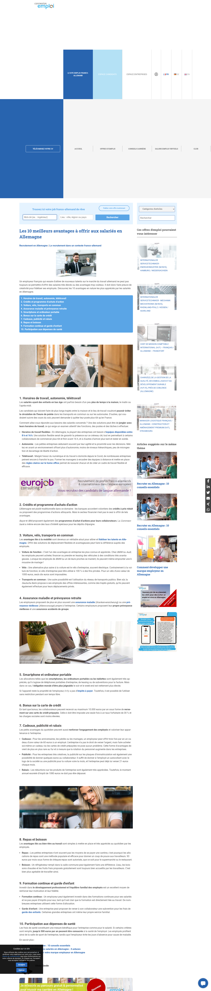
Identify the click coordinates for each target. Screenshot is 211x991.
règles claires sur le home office (42, 463)
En (188, 74)
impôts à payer (85, 691)
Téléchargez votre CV (43, 149)
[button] (203, 983)
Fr (167, 74)
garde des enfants (31, 912)
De (177, 74)
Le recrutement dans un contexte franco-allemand (75, 245)
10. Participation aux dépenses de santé (41, 329)
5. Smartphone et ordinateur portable (40, 312)
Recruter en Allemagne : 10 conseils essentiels (46, 945)
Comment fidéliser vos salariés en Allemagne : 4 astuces (51, 949)
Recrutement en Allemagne (33, 245)
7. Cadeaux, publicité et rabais (36, 319)
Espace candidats (107, 74)
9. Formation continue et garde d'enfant (41, 326)
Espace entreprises (137, 74)
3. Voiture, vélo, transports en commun (41, 305)
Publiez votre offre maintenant (114, 208)
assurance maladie (85, 602)
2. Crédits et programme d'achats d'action (42, 301)
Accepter (21, 965)
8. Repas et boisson (31, 322)
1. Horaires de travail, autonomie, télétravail (43, 298)
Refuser (22, 970)
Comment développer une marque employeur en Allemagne (152, 571)
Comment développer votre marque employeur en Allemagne (53, 952)
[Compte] (156, 74)
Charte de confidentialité (11, 956)
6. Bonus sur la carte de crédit (36, 315)
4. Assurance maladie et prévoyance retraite (44, 308)
